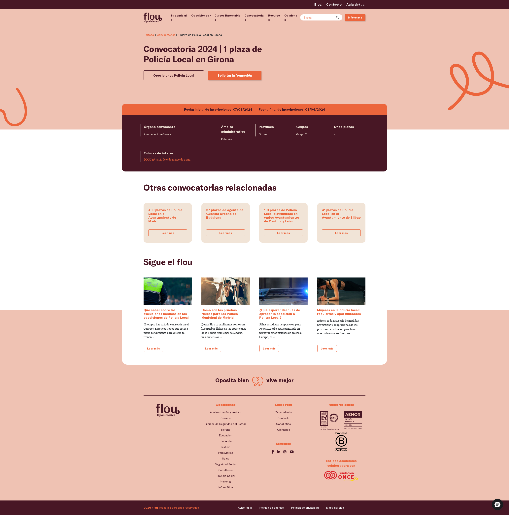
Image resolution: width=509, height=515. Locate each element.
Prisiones (225, 481)
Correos (226, 418)
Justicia (225, 447)
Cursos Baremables (227, 17)
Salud (225, 458)
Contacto (334, 4)
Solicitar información (235, 75)
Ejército (225, 429)
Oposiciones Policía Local (173, 75)
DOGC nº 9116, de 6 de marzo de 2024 (167, 159)
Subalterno (226, 470)
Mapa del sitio (335, 507)
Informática (225, 487)
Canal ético (283, 423)
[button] (497, 504)
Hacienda (226, 441)
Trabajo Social (225, 475)
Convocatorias (254, 17)
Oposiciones (200, 15)
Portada (149, 34)
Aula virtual (355, 4)
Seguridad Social (225, 464)
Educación (225, 435)
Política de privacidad (305, 507)
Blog (318, 4)
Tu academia (179, 17)
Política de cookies (271, 507)
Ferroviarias (225, 452)
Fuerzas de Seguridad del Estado (226, 423)
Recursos (274, 17)
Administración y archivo (225, 412)
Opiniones (290, 17)
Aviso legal (245, 507)
